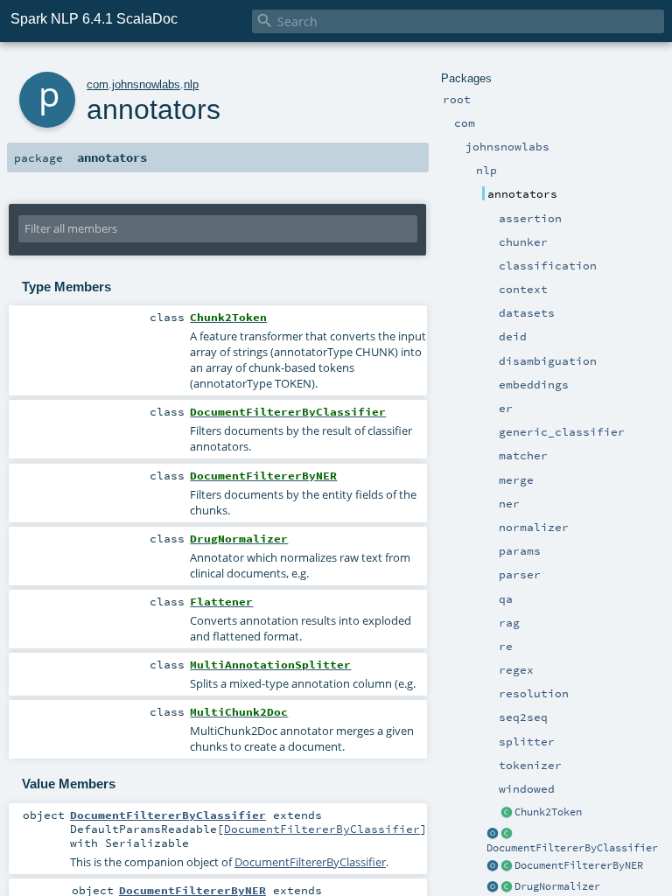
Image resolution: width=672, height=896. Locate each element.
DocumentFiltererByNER (578, 865)
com (97, 84)
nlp (191, 84)
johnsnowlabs (146, 84)
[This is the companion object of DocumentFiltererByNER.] (493, 866)
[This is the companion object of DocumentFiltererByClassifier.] (493, 834)
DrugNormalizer (557, 886)
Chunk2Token (548, 812)
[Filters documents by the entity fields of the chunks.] (507, 866)
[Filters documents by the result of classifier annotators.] (507, 834)
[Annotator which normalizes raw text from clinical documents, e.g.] (507, 887)
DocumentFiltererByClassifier (572, 848)
